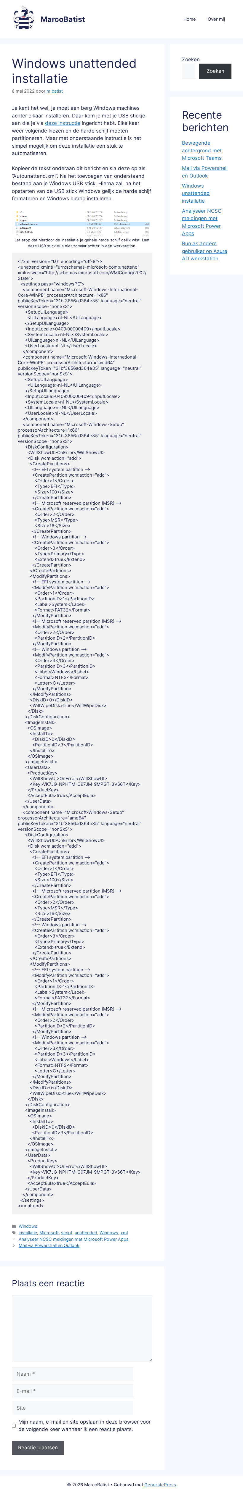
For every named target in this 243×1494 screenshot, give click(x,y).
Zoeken (191, 59)
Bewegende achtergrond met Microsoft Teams (202, 150)
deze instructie (62, 123)
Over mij (216, 19)
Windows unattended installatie (196, 193)
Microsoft (49, 1232)
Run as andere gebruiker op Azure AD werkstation (204, 251)
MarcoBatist (63, 19)
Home (189, 19)
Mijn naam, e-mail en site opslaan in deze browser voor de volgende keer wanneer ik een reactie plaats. (84, 1425)
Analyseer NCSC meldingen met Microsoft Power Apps (74, 1239)
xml (124, 1232)
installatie (28, 1232)
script (66, 1232)
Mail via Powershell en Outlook (49, 1245)
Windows (28, 1226)
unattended (86, 1232)
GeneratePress (160, 1484)
